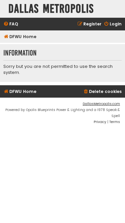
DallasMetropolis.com (101, 103)
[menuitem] (10, 24)
